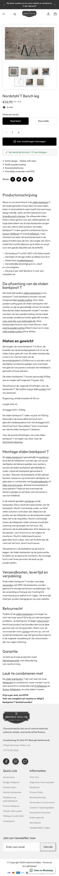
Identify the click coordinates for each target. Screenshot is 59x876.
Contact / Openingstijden (42, 807)
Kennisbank (35, 822)
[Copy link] (30, 179)
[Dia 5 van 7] (19, 82)
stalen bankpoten (32, 293)
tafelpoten (8, 682)
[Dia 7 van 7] (40, 82)
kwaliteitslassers (25, 260)
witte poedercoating (12, 331)
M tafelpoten (40, 686)
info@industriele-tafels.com (16, 745)
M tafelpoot (33, 233)
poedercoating (24, 300)
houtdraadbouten (39, 481)
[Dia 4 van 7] (45, 71)
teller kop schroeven (13, 485)
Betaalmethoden (38, 797)
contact (42, 389)
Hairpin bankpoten (12, 792)
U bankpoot (8, 821)
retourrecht (43, 620)
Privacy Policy (36, 792)
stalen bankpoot (40, 202)
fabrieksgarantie (11, 660)
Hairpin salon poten (12, 811)
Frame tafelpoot (11, 806)
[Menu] (3, 13)
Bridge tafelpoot (11, 782)
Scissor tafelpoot (11, 233)
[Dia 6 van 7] (29, 82)
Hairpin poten (10, 787)
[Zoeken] (15, 14)
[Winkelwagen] (55, 13)
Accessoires (9, 777)
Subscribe (48, 847)
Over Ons (34, 777)
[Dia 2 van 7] (24, 71)
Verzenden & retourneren (42, 802)
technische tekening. (13, 442)
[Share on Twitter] (18, 179)
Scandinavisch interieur (14, 216)
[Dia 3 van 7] (35, 71)
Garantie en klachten (40, 812)
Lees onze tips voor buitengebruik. (19, 321)
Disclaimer (35, 787)
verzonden (8, 585)
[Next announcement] (54, 4)
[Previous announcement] (4, 4)
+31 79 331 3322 (10, 750)
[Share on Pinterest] (24, 179)
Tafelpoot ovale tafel (13, 816)
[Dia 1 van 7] (13, 71)
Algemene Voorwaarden (42, 782)
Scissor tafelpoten (11, 689)
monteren (44, 457)
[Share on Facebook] (12, 179)
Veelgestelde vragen (40, 827)
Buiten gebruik (37, 817)
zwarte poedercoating (14, 328)
